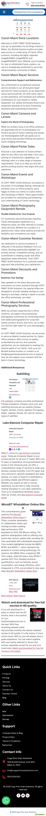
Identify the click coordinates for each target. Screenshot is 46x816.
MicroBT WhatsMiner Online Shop (23, 506)
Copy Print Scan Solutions (19, 758)
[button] (4, 12)
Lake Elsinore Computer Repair (23, 422)
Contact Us (7, 689)
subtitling (9, 401)
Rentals (5, 719)
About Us (6, 685)
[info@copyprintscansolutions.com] (3, 770)
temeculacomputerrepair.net (18, 446)
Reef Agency (7, 595)
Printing (5, 677)
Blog (11, 591)
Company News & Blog (12, 733)
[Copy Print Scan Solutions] (3, 761)
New (4, 711)
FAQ (15, 591)
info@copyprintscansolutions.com (22, 770)
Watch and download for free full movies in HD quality (23, 604)
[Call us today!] (27, 4)
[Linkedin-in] (28, 796)
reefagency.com (14, 589)
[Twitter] (23, 796)
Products (6, 673)
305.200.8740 (13, 776)
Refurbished (7, 715)
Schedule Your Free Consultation (28, 12)
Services (6, 681)
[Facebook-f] (18, 796)
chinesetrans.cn (14, 394)
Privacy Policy (8, 737)
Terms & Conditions (11, 741)
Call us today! (37, 2)
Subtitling (23, 373)
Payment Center (9, 693)
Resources (7, 745)
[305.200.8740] (3, 777)
